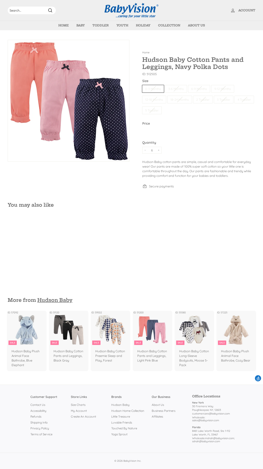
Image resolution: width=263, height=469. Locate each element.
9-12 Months (222, 89)
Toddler (100, 25)
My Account (79, 411)
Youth (122, 25)
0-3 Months (153, 89)
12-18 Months (154, 100)
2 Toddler (203, 100)
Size (145, 81)
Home (63, 25)
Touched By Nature (124, 428)
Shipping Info (39, 422)
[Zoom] (68, 100)
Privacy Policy (39, 428)
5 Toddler (152, 110)
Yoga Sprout (119, 434)
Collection (169, 25)
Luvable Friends (121, 422)
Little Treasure (120, 416)
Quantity (149, 142)
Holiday (143, 25)
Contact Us (37, 405)
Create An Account (83, 416)
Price (146, 123)
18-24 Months (179, 100)
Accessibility (38, 411)
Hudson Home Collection (127, 411)
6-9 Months (199, 89)
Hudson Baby (54, 300)
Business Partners (163, 411)
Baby (80, 25)
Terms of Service (41, 434)
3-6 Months (176, 89)
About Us (196, 25)
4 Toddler (244, 100)
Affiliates (157, 416)
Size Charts (78, 405)
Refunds (35, 416)
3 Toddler (223, 100)
